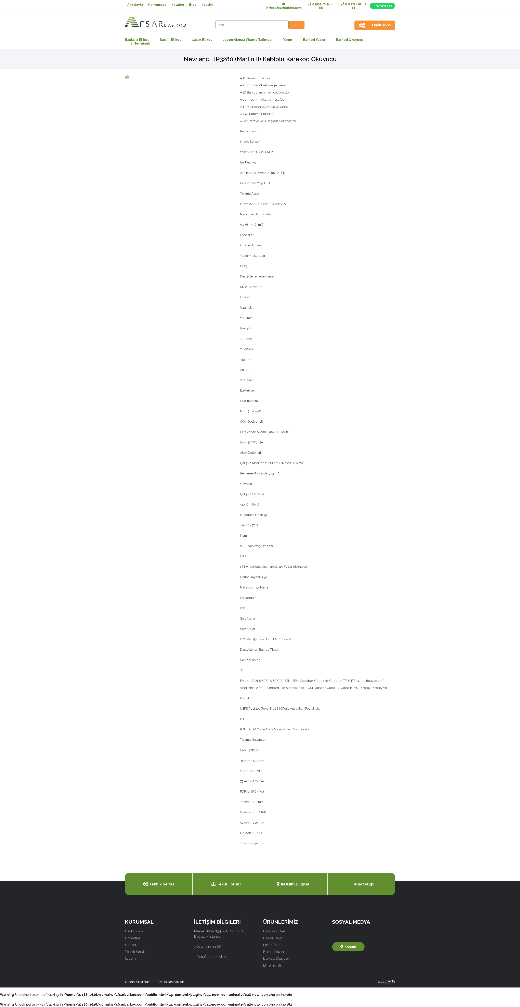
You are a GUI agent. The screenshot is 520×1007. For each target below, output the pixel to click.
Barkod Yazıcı (314, 40)
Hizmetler (132, 938)
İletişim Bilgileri (296, 884)
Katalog (177, 5)
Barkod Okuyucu (349, 40)
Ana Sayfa (135, 5)
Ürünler (130, 945)
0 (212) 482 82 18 (355, 6)
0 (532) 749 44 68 (322, 6)
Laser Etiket (202, 40)
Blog (192, 5)
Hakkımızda (157, 5)
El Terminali (140, 43)
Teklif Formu (229, 884)
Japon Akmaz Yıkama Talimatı (247, 40)
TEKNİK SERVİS (381, 25)
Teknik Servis (161, 884)
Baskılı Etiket (170, 40)
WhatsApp (384, 6)
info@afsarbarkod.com (284, 8)
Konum (350, 947)
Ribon (287, 40)
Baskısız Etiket (274, 931)
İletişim (207, 5)
